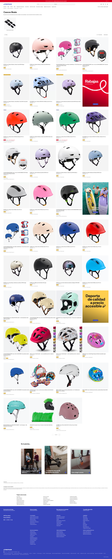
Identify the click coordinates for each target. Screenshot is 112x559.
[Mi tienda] (101, 4)
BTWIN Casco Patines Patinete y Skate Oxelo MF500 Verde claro (41, 136)
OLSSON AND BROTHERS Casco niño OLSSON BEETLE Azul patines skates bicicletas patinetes (16, 390)
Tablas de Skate (45, 501)
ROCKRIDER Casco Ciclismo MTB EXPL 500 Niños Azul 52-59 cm (41, 101)
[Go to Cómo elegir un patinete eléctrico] (40, 472)
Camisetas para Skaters (20, 501)
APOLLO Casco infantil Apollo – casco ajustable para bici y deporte (42, 353)
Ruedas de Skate (19, 499)
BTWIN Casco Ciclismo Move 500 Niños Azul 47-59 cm (65, 246)
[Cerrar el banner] (107, 1)
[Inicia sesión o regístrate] (105, 4)
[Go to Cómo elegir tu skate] (89, 472)
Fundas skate (72, 500)
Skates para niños (46, 496)
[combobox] (106, 34)
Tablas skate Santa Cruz (20, 504)
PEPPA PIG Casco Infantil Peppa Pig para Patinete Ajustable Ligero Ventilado (94, 354)
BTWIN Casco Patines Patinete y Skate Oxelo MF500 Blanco (66, 172)
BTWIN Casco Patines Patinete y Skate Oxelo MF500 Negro (14, 64)
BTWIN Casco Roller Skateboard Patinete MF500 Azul (92, 172)
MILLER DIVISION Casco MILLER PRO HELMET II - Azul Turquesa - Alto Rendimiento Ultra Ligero (15, 425)
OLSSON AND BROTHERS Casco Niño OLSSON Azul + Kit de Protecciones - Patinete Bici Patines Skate (16, 247)
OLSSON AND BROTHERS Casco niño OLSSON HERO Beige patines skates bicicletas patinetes (43, 318)
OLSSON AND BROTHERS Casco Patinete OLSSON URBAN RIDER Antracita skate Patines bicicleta (69, 210)
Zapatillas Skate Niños (73, 496)
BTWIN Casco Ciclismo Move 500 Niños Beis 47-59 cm (39, 246)
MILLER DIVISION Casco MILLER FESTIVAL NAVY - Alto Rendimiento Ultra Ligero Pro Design (16, 318)
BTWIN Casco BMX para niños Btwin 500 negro (38, 282)
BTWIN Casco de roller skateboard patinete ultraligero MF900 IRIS (67, 282)
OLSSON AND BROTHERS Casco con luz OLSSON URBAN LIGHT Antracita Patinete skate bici (95, 65)
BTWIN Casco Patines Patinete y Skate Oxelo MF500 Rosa (40, 64)
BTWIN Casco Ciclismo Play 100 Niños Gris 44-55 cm (13, 209)
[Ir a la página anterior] (53, 435)
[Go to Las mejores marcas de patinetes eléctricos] (65, 472)
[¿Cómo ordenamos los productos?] (97, 34)
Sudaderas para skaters (20, 500)
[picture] (16, 50)
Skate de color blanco (46, 499)
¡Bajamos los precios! (47, 6)
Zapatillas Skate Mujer (46, 504)
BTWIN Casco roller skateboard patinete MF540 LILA (39, 172)
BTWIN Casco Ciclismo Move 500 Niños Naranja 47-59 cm (14, 136)
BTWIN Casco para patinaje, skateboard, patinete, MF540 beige (15, 282)
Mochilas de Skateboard (73, 499)
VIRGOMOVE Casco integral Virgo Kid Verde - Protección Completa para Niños (68, 318)
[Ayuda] (103, 4)
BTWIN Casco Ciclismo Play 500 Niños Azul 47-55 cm (92, 282)
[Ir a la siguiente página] (59, 435)
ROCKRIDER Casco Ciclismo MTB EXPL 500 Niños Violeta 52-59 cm (94, 136)
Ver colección (95, 212)
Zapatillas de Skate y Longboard (48, 500)
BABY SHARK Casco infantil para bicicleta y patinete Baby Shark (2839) (95, 389)
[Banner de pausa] (106, 1)
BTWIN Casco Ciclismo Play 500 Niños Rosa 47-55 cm (39, 209)
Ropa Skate (18, 496)
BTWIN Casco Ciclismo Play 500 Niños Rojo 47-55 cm (92, 246)
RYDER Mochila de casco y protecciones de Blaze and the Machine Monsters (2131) (41, 390)
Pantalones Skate (72, 501)
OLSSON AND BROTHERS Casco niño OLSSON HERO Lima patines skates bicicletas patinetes (16, 354)
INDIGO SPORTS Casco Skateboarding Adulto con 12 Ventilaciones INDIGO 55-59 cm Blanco (68, 390)
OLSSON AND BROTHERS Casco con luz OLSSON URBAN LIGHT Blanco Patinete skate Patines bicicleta (16, 173)
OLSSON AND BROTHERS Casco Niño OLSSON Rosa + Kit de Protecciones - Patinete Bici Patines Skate (69, 65)
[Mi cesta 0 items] (107, 4)
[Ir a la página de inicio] (8, 4)
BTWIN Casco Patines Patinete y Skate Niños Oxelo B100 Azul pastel (16, 101)
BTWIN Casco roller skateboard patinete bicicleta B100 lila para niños (68, 101)
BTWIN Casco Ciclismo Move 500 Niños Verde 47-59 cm (66, 136)
